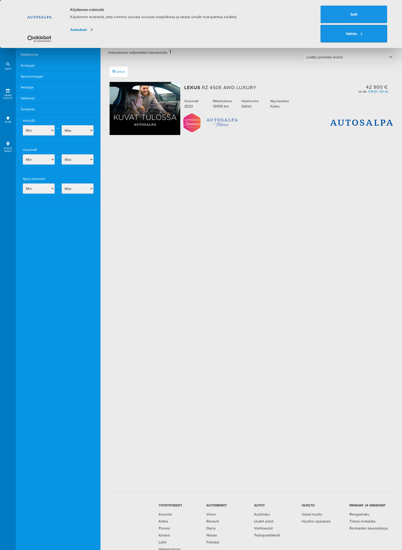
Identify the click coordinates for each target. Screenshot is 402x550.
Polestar (212, 542)
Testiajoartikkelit (267, 535)
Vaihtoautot (263, 528)
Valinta (351, 34)
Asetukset (78, 30)
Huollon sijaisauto (316, 521)
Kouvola (165, 514)
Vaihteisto (28, 98)
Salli (353, 14)
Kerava (164, 535)
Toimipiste (28, 109)
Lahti (163, 542)
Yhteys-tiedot (8, 150)
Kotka (163, 521)
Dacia (210, 528)
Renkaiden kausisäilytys (368, 528)
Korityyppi (28, 65)
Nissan (211, 535)
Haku (8, 69)
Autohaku (262, 514)
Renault (212, 521)
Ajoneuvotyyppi (32, 76)
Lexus (120, 71)
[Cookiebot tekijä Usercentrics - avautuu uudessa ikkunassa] (39, 38)
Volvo (211, 514)
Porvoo (164, 528)
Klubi (8, 122)
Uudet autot (263, 521)
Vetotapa (27, 87)
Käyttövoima (29, 54)
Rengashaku (359, 514)
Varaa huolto (8, 97)
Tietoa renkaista (362, 521)
